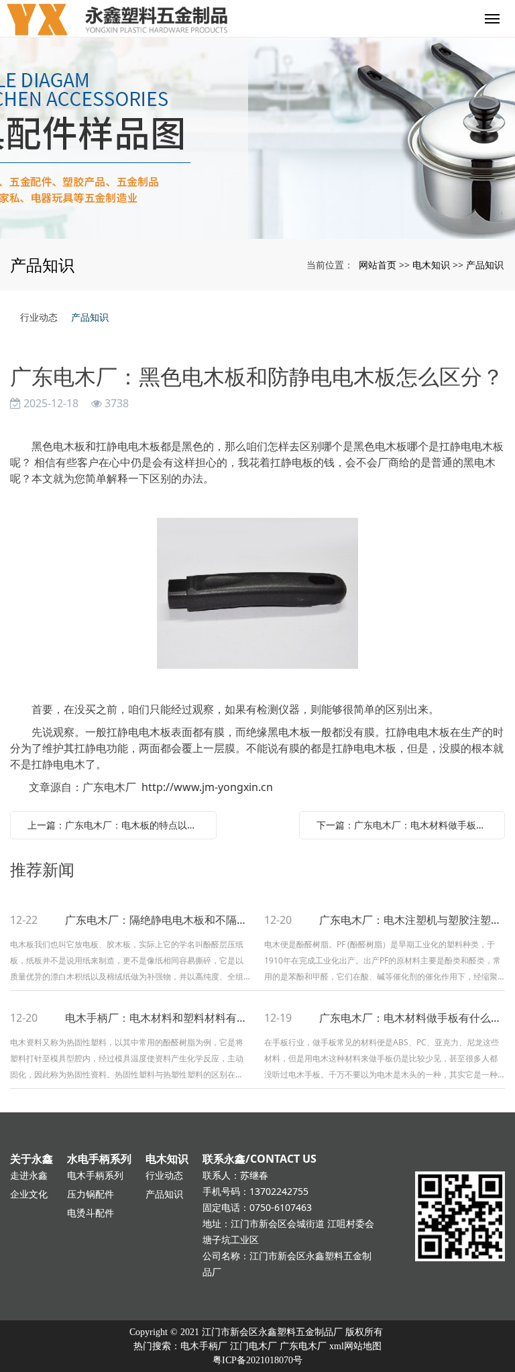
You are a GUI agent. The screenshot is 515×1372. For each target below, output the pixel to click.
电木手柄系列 (95, 1175)
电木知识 (431, 264)
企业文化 (29, 1194)
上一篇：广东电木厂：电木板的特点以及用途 (116, 825)
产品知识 (485, 264)
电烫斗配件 (90, 1212)
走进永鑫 (29, 1175)
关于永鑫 (31, 1159)
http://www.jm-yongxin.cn (207, 787)
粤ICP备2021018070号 (257, 1360)
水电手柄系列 (99, 1159)
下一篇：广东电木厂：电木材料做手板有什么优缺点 (406, 825)
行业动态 (39, 317)
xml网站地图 (355, 1346)
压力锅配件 (90, 1194)
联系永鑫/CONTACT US (260, 1159)
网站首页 (377, 264)
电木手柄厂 (203, 1346)
